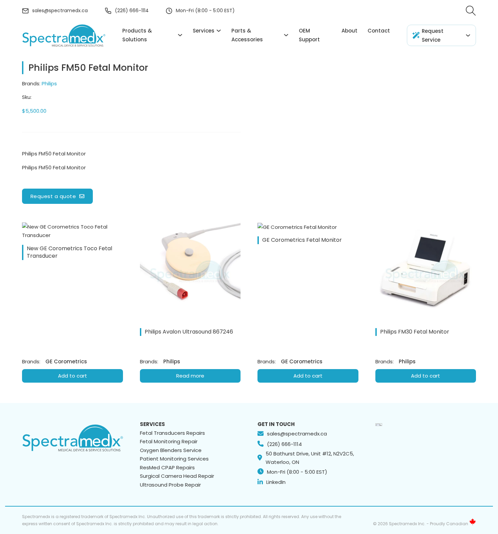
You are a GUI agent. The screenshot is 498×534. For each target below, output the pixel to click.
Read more (190, 375)
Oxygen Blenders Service (171, 450)
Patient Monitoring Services (174, 458)
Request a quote (53, 196)
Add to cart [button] (72, 375)
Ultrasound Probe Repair (170, 484)
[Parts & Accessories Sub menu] (286, 35)
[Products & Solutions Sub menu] (180, 35)
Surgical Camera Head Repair (177, 475)
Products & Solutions (137, 35)
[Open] (471, 11)
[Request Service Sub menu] (468, 35)
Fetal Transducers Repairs (172, 432)
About (349, 30)
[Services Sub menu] (218, 30)
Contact (379, 30)
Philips (49, 83)
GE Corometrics (66, 361)
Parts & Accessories (247, 35)
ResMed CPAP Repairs (167, 467)
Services (203, 30)
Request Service (432, 35)
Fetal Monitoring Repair (169, 441)
